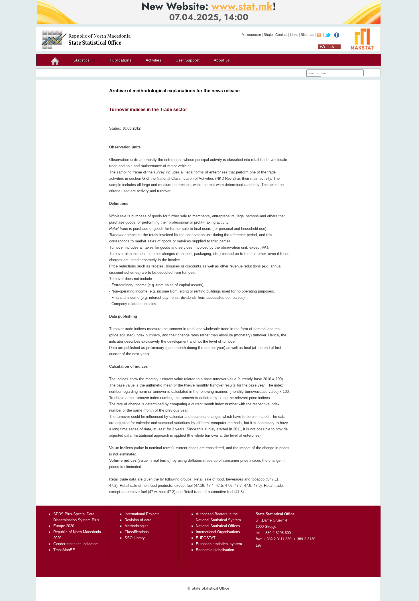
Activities (153, 60)
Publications (120, 60)
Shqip (268, 35)
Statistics (82, 60)
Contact (281, 35)
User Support (188, 60)
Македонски (251, 35)
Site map (307, 35)
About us (222, 60)
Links (294, 35)
